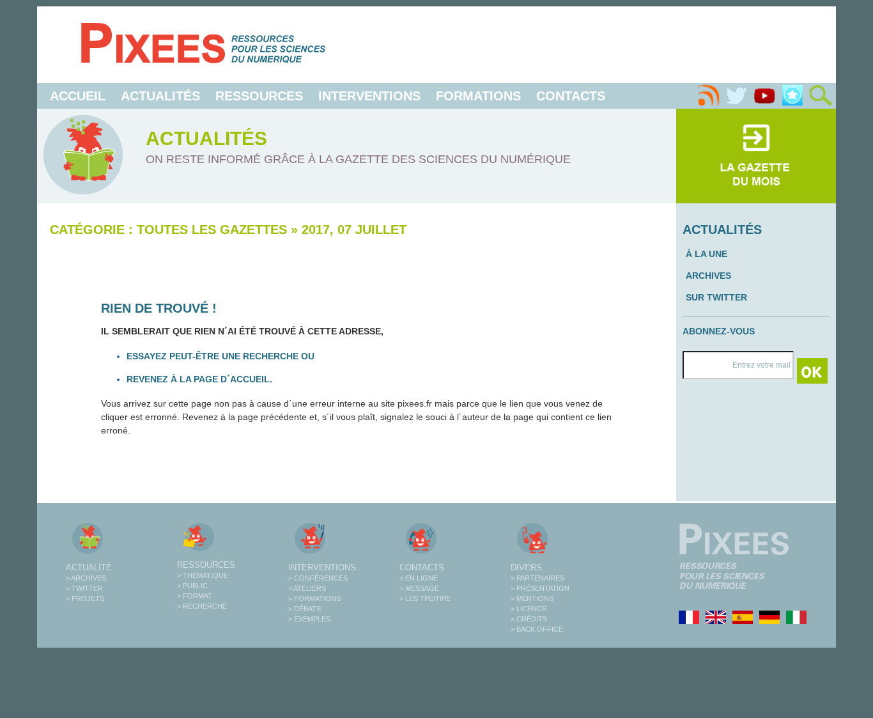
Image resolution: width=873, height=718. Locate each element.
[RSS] (708, 96)
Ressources (259, 96)
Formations (478, 96)
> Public (192, 585)
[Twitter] (736, 96)
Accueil (77, 96)
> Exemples (309, 619)
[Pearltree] (792, 96)
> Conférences (318, 578)
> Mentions (532, 598)
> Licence (528, 609)
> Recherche (202, 606)
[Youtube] (764, 96)
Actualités (160, 96)
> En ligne (418, 578)
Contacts (570, 96)
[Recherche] (820, 96)
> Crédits (529, 619)
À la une (706, 254)
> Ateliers (307, 588)
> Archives (86, 578)
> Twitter (84, 588)
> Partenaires (537, 578)
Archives (708, 275)
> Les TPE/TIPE (425, 598)
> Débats (304, 609)
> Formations (314, 598)
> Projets (85, 598)
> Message (419, 588)
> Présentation (540, 588)
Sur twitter (716, 297)
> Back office (537, 629)
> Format (194, 596)
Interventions (369, 96)
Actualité (89, 567)
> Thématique (202, 575)
